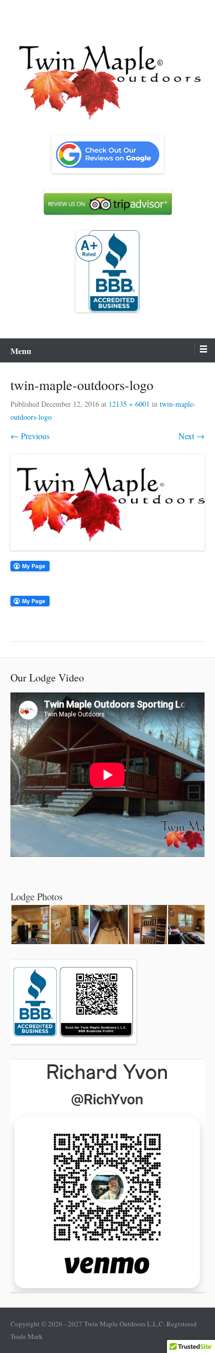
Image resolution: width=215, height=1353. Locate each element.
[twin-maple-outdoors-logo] (107, 502)
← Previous (30, 435)
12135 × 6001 (129, 404)
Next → (191, 435)
